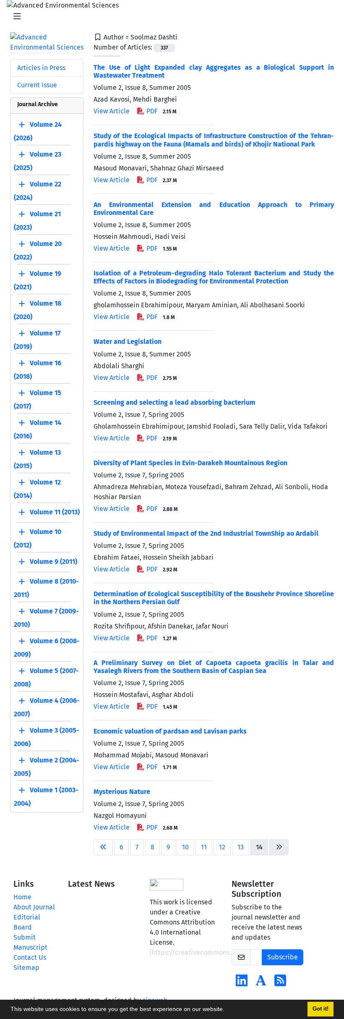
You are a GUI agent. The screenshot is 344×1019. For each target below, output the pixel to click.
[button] (227, 1010)
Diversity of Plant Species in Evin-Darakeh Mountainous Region (190, 463)
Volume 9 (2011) (53, 562)
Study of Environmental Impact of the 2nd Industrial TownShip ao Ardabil (206, 533)
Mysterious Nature (122, 792)
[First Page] (103, 847)
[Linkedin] (242, 983)
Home (22, 897)
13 (240, 847)
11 (204, 847)
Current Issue (37, 85)
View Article (112, 111)
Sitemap (26, 968)
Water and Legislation (128, 342)
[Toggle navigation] (169, 16)
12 (222, 847)
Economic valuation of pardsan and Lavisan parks (170, 731)
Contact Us (29, 957)
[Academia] (260, 983)
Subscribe (282, 957)
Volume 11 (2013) (55, 512)
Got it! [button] (320, 1009)
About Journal (34, 907)
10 (185, 847)
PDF (160, 111)
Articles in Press (41, 68)
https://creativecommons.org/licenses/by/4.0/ (223, 952)
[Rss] (280, 983)
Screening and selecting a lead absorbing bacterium (174, 402)
